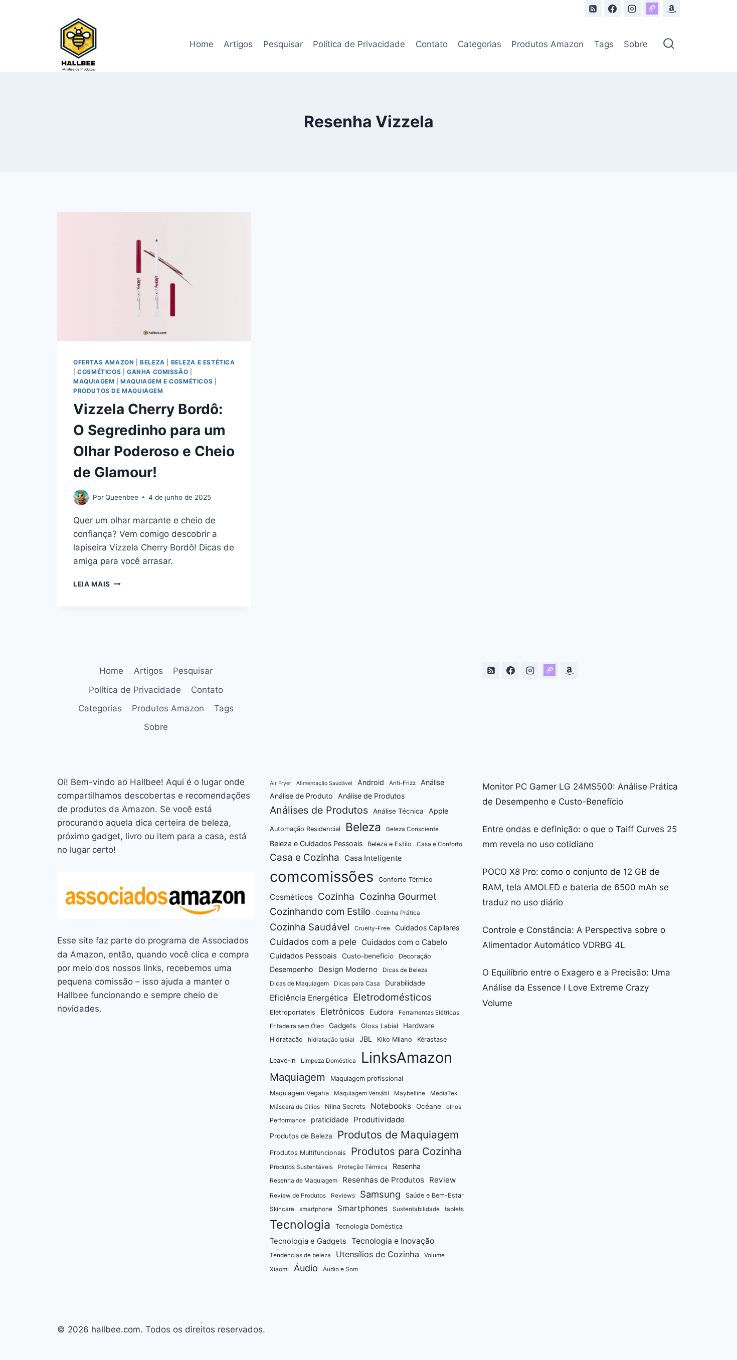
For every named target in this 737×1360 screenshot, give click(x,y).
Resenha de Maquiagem (303, 1180)
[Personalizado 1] (651, 8)
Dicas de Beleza (405, 970)
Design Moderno (348, 969)
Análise (432, 782)
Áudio (306, 1268)
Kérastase (432, 1039)
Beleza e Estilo (389, 844)
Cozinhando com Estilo (320, 911)
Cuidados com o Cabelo (404, 942)
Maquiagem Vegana (299, 1093)
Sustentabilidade (416, 1209)
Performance (288, 1120)
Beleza (152, 362)
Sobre (636, 44)
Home (202, 44)
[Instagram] (632, 8)
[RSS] (593, 8)
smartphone (315, 1209)
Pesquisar (283, 44)
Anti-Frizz (402, 783)
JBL (365, 1039)
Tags (604, 44)
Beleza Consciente (412, 829)
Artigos (238, 44)
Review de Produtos (298, 1195)
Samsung (380, 1194)
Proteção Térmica (363, 1167)
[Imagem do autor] (81, 497)
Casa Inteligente (373, 858)
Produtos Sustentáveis (301, 1167)
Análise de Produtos (371, 796)
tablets (454, 1209)
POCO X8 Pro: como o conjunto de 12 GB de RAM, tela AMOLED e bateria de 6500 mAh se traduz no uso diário (575, 887)
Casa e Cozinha (304, 857)
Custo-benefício (368, 956)
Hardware (419, 1026)
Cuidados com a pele (313, 941)
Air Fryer (280, 783)
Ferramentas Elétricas (429, 1012)
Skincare (282, 1209)
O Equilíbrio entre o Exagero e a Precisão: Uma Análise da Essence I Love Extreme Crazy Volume (576, 987)
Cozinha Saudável (309, 927)
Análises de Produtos (319, 810)
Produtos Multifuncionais (308, 1152)
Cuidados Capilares (427, 927)
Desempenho (291, 969)
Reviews (343, 1195)
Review (442, 1180)
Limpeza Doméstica (328, 1060)
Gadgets (342, 1026)
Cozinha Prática (398, 912)
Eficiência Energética (309, 998)
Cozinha (336, 896)
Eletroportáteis (292, 1012)
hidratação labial (331, 1039)
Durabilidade (405, 983)
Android (370, 782)
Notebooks (391, 1106)
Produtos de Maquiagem (118, 391)
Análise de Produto (301, 796)
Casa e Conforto (439, 844)
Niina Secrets (345, 1106)
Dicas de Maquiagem (299, 983)
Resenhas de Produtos (383, 1180)
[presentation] (154, 276)
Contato (432, 44)
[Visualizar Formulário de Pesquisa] (669, 45)
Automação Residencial (305, 829)
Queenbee (121, 497)
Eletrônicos (342, 1012)
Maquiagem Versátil (361, 1093)
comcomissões (322, 876)
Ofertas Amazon (103, 362)
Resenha (407, 1166)
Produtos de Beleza (301, 1136)
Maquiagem (93, 381)
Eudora (382, 1012)
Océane (428, 1106)
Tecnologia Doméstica (369, 1226)
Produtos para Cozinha (406, 1151)
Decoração (415, 956)
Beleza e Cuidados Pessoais (316, 843)
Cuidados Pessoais (303, 955)
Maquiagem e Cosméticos (166, 381)
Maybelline (409, 1093)
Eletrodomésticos (392, 997)
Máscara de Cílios (295, 1106)
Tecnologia (300, 1224)
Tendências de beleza (300, 1255)
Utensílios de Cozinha (377, 1254)
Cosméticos (99, 371)
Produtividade (379, 1119)
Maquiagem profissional (366, 1078)
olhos (453, 1106)
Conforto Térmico (406, 879)
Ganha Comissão (157, 371)
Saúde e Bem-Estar (435, 1195)
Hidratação (286, 1039)
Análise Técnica (398, 811)
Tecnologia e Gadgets (308, 1241)
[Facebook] (612, 8)
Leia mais (97, 584)
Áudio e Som (340, 1269)
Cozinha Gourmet (398, 896)
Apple (438, 811)
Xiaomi (279, 1269)
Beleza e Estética (203, 362)
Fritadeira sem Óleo (297, 1026)
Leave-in (283, 1060)
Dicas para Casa (357, 983)
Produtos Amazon (547, 44)
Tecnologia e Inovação (392, 1241)
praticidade (329, 1119)
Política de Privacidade (359, 44)
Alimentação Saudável (324, 783)
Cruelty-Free (372, 928)
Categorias (479, 44)
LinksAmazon (406, 1057)
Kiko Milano (394, 1039)
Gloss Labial (379, 1026)
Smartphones (362, 1208)
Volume (434, 1255)
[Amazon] (671, 8)
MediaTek (443, 1093)
